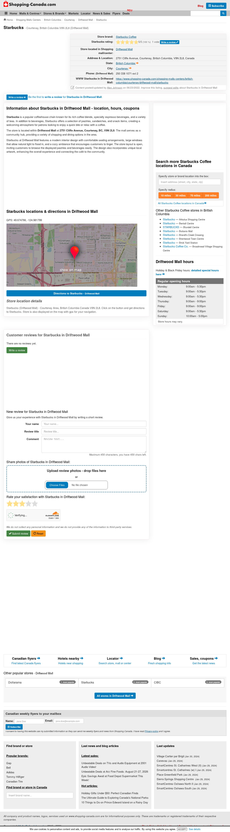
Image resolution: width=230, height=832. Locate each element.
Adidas (10, 772)
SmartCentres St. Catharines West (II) (187, 765)
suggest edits (171, 87)
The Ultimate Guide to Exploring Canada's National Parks (114, 797)
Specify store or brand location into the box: (183, 176)
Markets (73, 13)
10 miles (166, 195)
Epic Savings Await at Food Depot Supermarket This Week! (112, 778)
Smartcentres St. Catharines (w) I (184, 770)
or (76, 473)
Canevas (170, 761)
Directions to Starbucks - (76, 293)
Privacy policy (151, 731)
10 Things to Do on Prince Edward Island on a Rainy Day (114, 802)
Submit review (19, 533)
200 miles (211, 195)
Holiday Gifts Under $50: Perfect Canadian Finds (109, 793)
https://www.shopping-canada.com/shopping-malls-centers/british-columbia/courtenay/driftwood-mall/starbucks (154, 80)
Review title (31, 431)
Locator (86, 13)
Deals (126, 13)
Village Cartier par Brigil (178, 756)
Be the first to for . (65, 97)
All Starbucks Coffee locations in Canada (181, 203)
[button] (6, 13)
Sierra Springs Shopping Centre (183, 779)
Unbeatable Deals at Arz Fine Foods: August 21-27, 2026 (114, 771)
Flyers (116, 13)
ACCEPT (182, 829)
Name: (10, 721)
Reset (39, 533)
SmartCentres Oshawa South (182, 788)
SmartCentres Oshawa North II (183, 784)
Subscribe (217, 6)
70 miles (195, 195)
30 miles (181, 195)
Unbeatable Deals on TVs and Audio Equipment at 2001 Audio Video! (113, 765)
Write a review (168, 42)
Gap (8, 763)
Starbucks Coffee (126, 37)
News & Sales (101, 13)
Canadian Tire (14, 781)
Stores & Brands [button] (53, 13)
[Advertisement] (34, 59)
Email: (49, 721)
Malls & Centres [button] (29, 13)
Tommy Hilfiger (15, 777)
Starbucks (169, 219)
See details (195, 829)
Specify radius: (167, 189)
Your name (32, 424)
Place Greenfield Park (177, 774)
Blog (200, 6)
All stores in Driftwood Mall (114, 696)
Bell (8, 767)
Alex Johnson (114, 87)
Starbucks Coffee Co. (175, 246)
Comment (33, 439)
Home (13, 13)
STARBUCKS (171, 227)
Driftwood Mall (124, 49)
